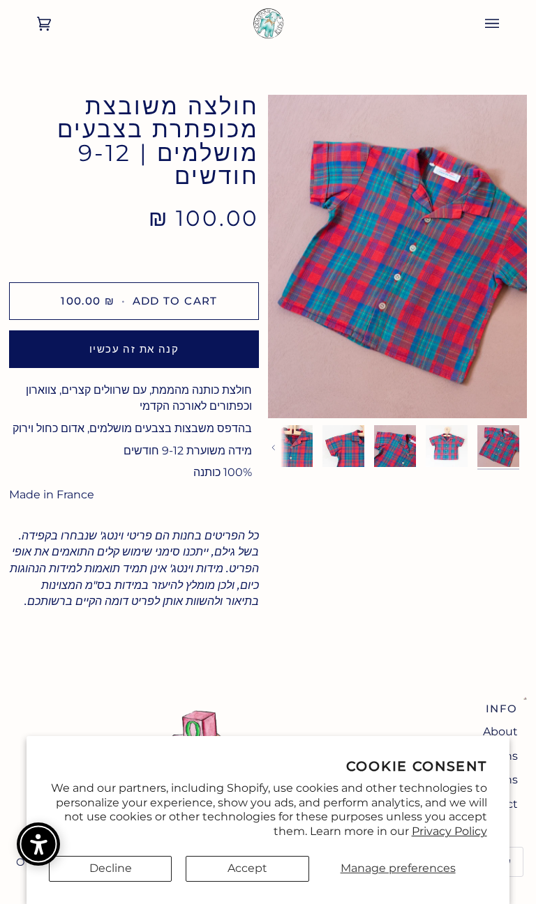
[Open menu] (506, 24)
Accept (247, 868)
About (500, 731)
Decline (110, 868)
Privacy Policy (449, 831)
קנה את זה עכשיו (134, 348)
